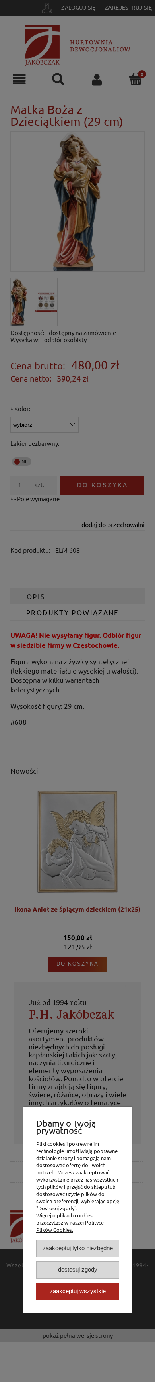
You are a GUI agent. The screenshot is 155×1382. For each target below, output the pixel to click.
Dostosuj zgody (77, 1269)
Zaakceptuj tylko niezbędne (78, 1248)
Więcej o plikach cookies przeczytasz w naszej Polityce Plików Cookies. (70, 1222)
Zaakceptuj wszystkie (78, 1291)
